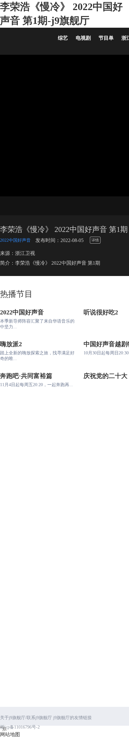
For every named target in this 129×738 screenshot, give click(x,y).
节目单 (106, 38)
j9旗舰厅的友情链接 (72, 717)
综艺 (63, 38)
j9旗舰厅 (25, 39)
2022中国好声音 (15, 240)
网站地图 (10, 734)
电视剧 (83, 38)
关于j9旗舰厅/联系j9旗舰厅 (26, 717)
